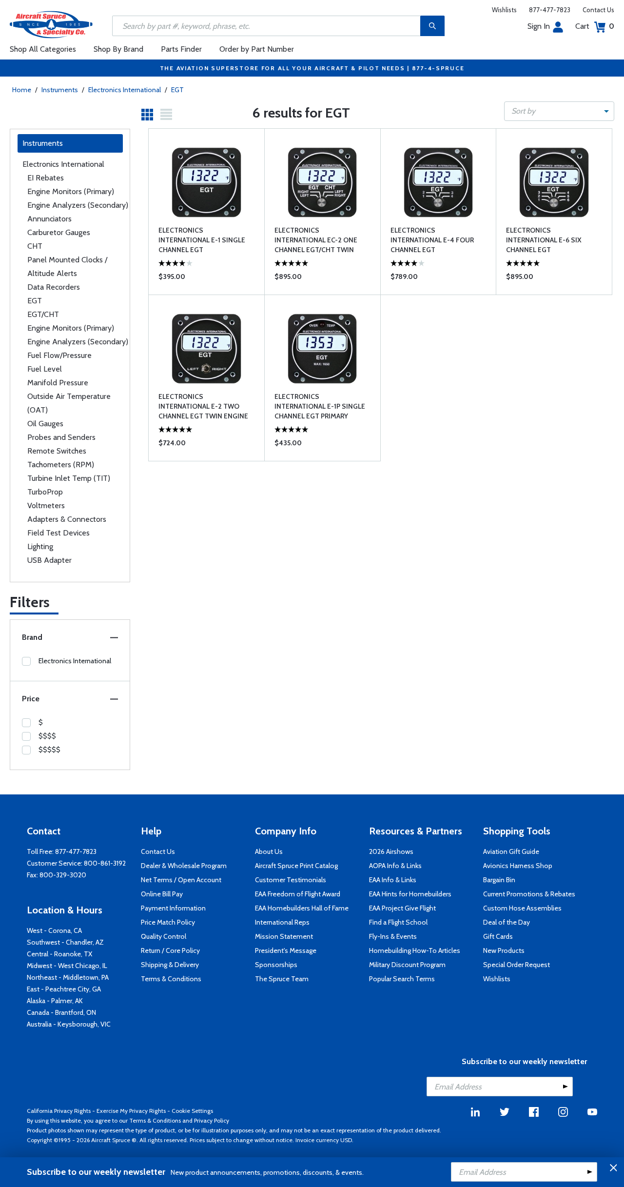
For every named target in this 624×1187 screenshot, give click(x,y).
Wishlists (504, 10)
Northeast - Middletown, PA (68, 977)
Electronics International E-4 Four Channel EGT (432, 240)
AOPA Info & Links (395, 865)
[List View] (166, 114)
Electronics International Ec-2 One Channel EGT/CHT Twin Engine (315, 240)
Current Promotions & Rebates (529, 894)
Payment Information (173, 908)
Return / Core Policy (170, 950)
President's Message (285, 950)
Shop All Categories (43, 49)
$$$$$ (49, 749)
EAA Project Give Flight (402, 908)
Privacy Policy (211, 1120)
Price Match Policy (168, 922)
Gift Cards (498, 936)
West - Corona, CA (54, 930)
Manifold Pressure (57, 382)
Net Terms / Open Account (181, 879)
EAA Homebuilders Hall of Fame (302, 908)
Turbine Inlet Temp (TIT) (68, 478)
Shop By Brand (118, 49)
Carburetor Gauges (58, 232)
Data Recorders (53, 287)
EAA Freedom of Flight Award (297, 894)
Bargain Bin (499, 879)
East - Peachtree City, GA (64, 989)
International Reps (282, 922)
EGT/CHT (43, 314)
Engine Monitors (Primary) (70, 191)
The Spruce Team (282, 978)
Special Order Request (516, 964)
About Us (269, 851)
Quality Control (163, 936)
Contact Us (598, 10)
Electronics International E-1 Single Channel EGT (201, 240)
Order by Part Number (256, 49)
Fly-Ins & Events (393, 936)
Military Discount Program (407, 964)
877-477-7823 (549, 10)
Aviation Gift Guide (511, 851)
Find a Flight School (398, 922)
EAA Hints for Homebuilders (410, 894)
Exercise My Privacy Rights (131, 1110)
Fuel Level (44, 369)
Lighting (40, 546)
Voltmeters (46, 505)
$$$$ (47, 736)
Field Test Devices (58, 532)
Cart (594, 26)
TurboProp (45, 491)
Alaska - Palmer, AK (55, 1000)
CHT (34, 246)
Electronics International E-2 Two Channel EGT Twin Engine (203, 406)
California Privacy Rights (59, 1110)
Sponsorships (276, 964)
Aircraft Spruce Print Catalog (296, 865)
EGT (177, 89)
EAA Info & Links (392, 879)
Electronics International (124, 89)
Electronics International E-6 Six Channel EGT (544, 240)
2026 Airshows (391, 851)
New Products (504, 950)
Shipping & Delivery (170, 964)
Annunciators (49, 218)
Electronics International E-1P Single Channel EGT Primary (319, 406)
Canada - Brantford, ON (61, 1012)
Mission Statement (284, 936)
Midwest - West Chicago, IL (67, 965)
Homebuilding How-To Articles (414, 950)
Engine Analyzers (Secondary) (77, 205)
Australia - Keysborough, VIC (69, 1024)
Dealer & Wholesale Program (184, 865)
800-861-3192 (105, 863)
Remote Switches (56, 450)
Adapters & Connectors (66, 519)
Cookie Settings (192, 1110)
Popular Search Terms (402, 978)
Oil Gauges (45, 423)
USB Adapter (49, 560)
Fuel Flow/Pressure (59, 355)
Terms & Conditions (171, 978)
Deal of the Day (506, 922)
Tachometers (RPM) (60, 464)
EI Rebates (45, 177)
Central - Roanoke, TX (59, 954)
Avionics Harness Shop (517, 865)
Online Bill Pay (162, 894)
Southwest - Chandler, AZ (65, 942)
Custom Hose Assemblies (522, 908)
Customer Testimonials (290, 879)
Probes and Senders (61, 437)
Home (21, 89)
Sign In (538, 26)
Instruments (59, 89)
